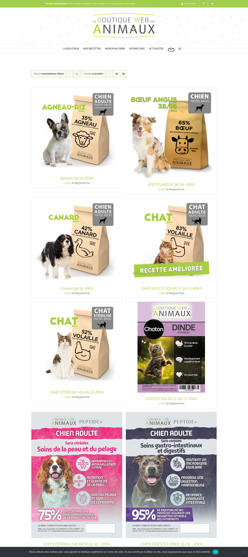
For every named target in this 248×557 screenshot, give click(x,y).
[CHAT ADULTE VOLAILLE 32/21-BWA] (171, 199)
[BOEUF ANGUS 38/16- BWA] (171, 89)
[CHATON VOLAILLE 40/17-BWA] (171, 303)
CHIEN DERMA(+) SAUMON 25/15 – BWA (77, 544)
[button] (180, 49)
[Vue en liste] (123, 74)
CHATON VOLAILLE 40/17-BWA (171, 398)
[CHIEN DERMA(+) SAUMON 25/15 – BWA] (76, 414)
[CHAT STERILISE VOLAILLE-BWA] (77, 303)
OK (215, 551)
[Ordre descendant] (77, 73)
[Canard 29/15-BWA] (77, 199)
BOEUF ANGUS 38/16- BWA (171, 184)
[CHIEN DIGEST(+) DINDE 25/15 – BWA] (171, 414)
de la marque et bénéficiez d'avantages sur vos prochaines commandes (90, 4)
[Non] (243, 552)
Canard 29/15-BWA (76, 288)
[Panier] (171, 49)
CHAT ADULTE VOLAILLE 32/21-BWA (171, 288)
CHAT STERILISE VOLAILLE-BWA (77, 392)
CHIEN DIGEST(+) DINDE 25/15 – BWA (171, 544)
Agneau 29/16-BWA (77, 178)
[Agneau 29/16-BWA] (77, 89)
